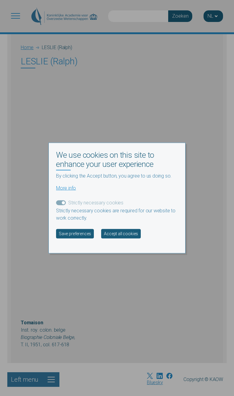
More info (66, 188)
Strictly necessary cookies (95, 202)
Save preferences (75, 233)
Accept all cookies (121, 233)
